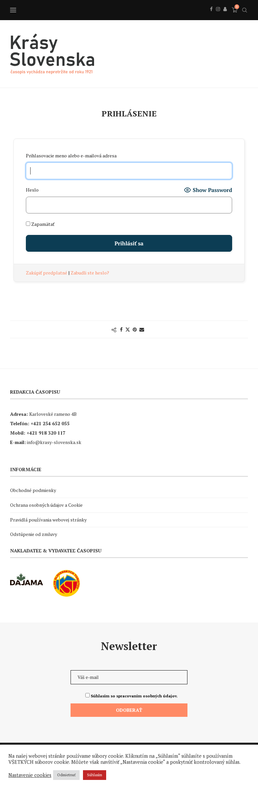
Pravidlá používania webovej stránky (48, 519)
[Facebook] (211, 16)
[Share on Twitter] (127, 329)
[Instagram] (218, 16)
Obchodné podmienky (33, 490)
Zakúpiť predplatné (47, 272)
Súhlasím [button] (94, 775)
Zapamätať (42, 224)
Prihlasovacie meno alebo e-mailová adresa (71, 155)
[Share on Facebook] (121, 329)
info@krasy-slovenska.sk (54, 442)
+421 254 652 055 (50, 423)
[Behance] (225, 16)
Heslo (32, 190)
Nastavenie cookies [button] (29, 775)
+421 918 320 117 (46, 433)
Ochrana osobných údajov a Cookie (46, 505)
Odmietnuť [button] (66, 775)
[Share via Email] (141, 329)
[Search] (244, 10)
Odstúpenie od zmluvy (33, 534)
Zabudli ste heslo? (90, 272)
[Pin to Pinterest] (135, 329)
